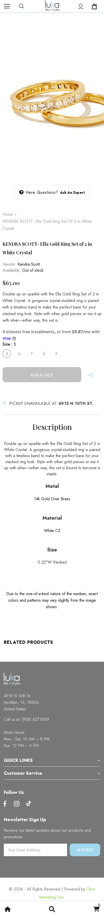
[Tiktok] (28, 804)
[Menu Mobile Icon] (7, 6)
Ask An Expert (72, 192)
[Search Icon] (26, 6)
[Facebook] (4, 804)
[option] (52, 100)
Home (8, 214)
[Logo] (52, 6)
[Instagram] (16, 804)
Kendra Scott (29, 264)
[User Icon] (80, 6)
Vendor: (9, 264)
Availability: (12, 270)
